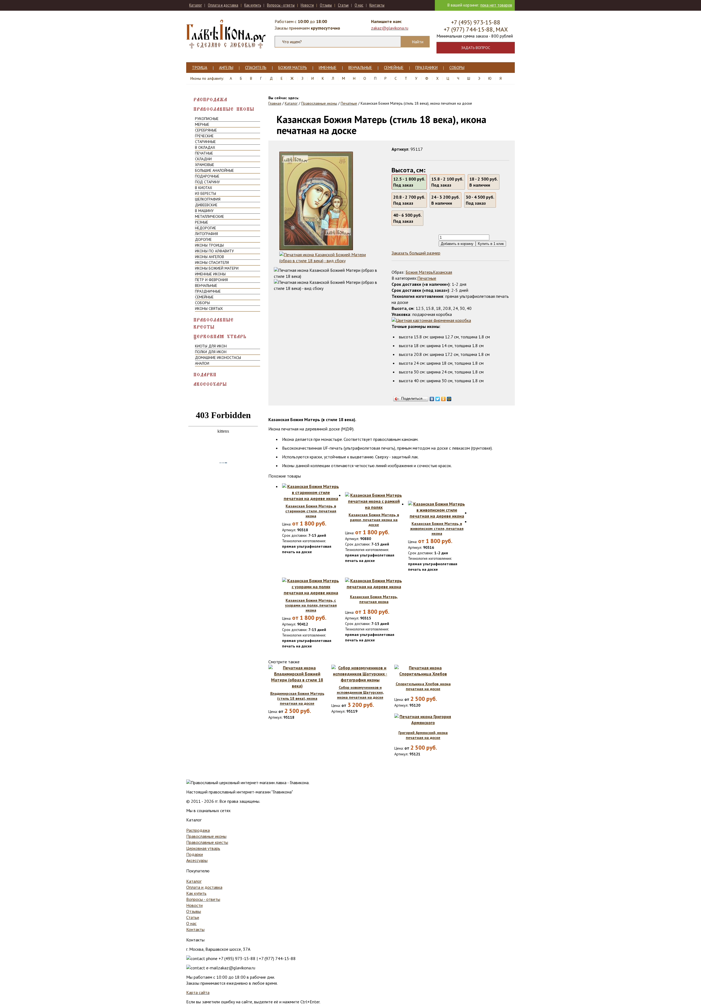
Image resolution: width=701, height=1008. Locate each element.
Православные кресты (214, 323)
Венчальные (360, 67)
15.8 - (447, 182)
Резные (201, 222)
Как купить (252, 5)
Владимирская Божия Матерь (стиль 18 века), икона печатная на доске (297, 698)
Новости (307, 5)
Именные (328, 67)
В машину (204, 210)
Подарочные (207, 176)
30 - (480, 200)
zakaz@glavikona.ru (389, 28)
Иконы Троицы (209, 245)
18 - (483, 182)
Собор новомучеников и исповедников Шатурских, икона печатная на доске (360, 692)
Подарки (205, 375)
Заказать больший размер (416, 253)
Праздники (426, 67)
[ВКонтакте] (432, 397)
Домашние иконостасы (218, 357)
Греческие (204, 135)
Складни (203, 158)
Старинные (205, 141)
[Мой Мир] (449, 397)
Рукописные (207, 118)
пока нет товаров (496, 5)
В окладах (205, 147)
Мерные (202, 124)
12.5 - (409, 182)
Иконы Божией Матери (217, 268)
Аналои (202, 363)
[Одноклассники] (443, 397)
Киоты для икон (211, 346)
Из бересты (205, 193)
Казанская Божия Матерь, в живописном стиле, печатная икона (437, 528)
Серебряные (206, 130)
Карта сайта (197, 992)
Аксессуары (210, 384)
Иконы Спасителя (212, 262)
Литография (206, 233)
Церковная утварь (220, 337)
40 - (407, 218)
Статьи (343, 5)
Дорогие (203, 239)
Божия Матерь (292, 67)
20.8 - (409, 200)
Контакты (376, 5)
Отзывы (326, 5)
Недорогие (205, 227)
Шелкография (207, 199)
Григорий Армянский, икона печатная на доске (423, 735)
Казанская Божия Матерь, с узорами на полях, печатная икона (311, 605)
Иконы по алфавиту (214, 251)
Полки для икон (210, 351)
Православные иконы (224, 109)
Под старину (207, 181)
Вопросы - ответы (281, 5)
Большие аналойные (214, 170)
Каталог (195, 5)
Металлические (209, 216)
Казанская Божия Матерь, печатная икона (374, 599)
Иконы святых (209, 308)
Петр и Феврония (211, 279)
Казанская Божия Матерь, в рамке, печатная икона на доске (374, 519)
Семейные (394, 67)
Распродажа (210, 100)
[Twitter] (438, 397)
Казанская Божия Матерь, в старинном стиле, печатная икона (310, 511)
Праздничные (208, 291)
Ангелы (226, 67)
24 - (445, 200)
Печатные (204, 153)
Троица (199, 67)
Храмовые (204, 164)
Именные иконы (210, 274)
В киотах (203, 187)
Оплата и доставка (223, 5)
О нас (359, 5)
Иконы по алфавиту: (207, 78)
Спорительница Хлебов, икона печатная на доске (423, 686)
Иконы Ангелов (209, 256)
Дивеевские (206, 204)
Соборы (456, 67)
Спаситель (255, 67)
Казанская (442, 272)
